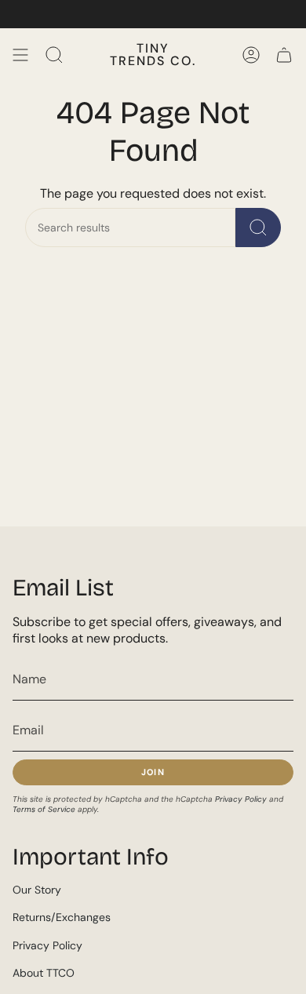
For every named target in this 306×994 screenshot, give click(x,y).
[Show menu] (20, 55)
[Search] (258, 227)
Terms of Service (44, 809)
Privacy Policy (241, 799)
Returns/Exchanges (62, 917)
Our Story (37, 890)
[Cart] (284, 55)
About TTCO (44, 973)
